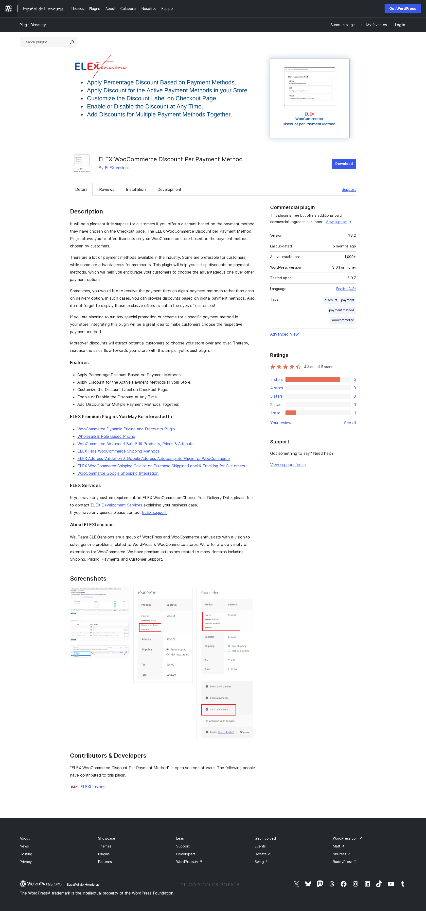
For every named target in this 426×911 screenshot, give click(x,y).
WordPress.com (348, 838)
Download (344, 164)
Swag (261, 862)
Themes (104, 846)
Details (81, 189)
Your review (280, 422)
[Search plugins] (72, 42)
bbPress (342, 854)
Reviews (106, 189)
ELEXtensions (117, 167)
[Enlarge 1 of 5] (122, 593)
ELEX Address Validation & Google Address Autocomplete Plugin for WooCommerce (153, 458)
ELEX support (154, 512)
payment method (341, 310)
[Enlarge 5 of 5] (249, 593)
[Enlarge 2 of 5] (122, 625)
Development (169, 189)
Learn (180, 838)
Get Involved (265, 838)
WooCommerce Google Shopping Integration (118, 473)
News (24, 846)
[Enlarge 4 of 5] (185, 593)
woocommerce (343, 320)
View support (336, 222)
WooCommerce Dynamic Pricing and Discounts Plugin (126, 428)
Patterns (105, 862)
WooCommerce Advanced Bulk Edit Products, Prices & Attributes (136, 443)
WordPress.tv (189, 862)
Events (260, 846)
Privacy (26, 862)
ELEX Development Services (116, 505)
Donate (263, 854)
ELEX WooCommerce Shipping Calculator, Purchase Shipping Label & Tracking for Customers (161, 465)
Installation (136, 189)
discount (331, 300)
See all (350, 422)
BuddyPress (345, 862)
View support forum (288, 464)
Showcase (106, 838)
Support (349, 189)
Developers (185, 854)
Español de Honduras (83, 884)
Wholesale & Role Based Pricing (106, 436)
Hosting (26, 854)
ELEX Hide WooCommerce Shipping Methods (118, 451)
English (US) (346, 289)
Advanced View (284, 334)
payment (347, 300)
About (25, 838)
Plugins (104, 854)
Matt (338, 846)
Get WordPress (402, 8)
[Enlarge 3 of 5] (122, 652)
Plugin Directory (33, 25)
